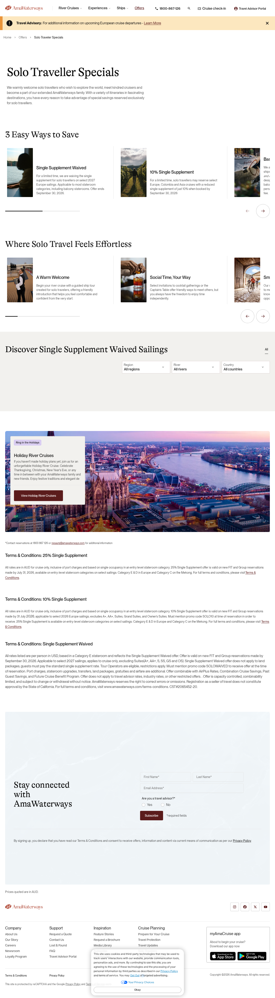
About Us (11, 934)
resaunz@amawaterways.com (68, 543)
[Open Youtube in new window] (265, 907)
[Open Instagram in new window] (234, 907)
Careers (10, 945)
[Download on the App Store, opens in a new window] (223, 956)
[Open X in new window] (255, 907)
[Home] (27, 8)
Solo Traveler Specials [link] (48, 37)
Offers (23, 37)
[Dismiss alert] (267, 23)
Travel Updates (148, 945)
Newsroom (12, 951)
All (266, 349)
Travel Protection (149, 940)
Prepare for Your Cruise (154, 934)
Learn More (152, 23)
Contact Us (56, 940)
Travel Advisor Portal (62, 956)
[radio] (143, 805)
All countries (233, 369)
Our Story (11, 940)
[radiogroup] (193, 804)
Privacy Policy (242, 840)
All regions (132, 369)
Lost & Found (58, 945)
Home (7, 37)
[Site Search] (189, 8)
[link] (139, 8)
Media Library (103, 945)
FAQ (52, 951)
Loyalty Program (16, 956)
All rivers (180, 369)
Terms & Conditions (16, 975)
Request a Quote (60, 934)
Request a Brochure (107, 940)
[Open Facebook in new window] (245, 907)
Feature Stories (104, 934)
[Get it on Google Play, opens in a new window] (251, 956)
